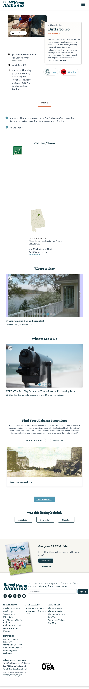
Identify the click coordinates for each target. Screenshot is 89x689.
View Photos (19, 33)
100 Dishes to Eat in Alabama (12, 621)
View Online (45, 566)
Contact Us (19, 674)
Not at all (66, 520)
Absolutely (23, 520)
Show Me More (44, 499)
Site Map (52, 623)
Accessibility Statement (9, 674)
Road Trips (8, 611)
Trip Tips (52, 617)
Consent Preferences (8, 676)
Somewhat (45, 520)
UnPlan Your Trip (11, 608)
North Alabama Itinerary (10, 640)
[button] (9, 295)
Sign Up (83, 591)
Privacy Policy (18, 676)
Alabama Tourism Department (14, 660)
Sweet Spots (9, 614)
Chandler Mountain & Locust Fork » (45, 241)
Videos (6, 631)
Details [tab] (44, 102)
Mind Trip (8, 617)
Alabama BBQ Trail (12, 625)
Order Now (45, 560)
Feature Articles (10, 628)
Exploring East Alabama (10, 651)
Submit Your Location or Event (15, 669)
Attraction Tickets (56, 620)
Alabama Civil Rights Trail (35, 612)
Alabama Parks (55, 611)
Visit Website (53, 34)
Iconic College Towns (13, 645)
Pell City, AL (34, 243)
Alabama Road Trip (34, 608)
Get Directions (16, 60)
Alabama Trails (55, 608)
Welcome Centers (56, 614)
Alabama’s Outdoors (12, 648)
